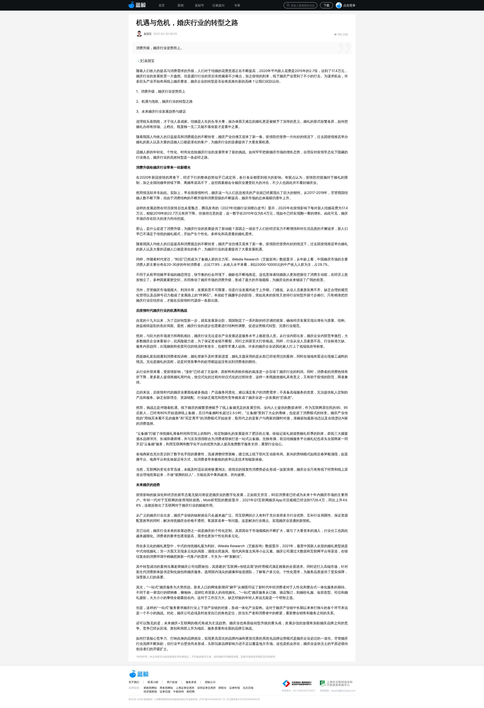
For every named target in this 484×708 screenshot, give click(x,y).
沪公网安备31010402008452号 (243, 699)
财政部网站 (150, 687)
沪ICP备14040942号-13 (212, 699)
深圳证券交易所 (206, 687)
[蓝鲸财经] (137, 3)
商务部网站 (166, 687)
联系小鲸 (153, 682)
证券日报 (165, 691)
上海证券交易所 (185, 687)
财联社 (222, 687)
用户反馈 (172, 682)
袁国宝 (148, 33)
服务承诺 (191, 682)
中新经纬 (178, 691)
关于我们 (134, 682)
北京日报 (248, 687)
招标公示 (210, 682)
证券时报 (234, 687)
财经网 (191, 691)
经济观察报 (150, 691)
